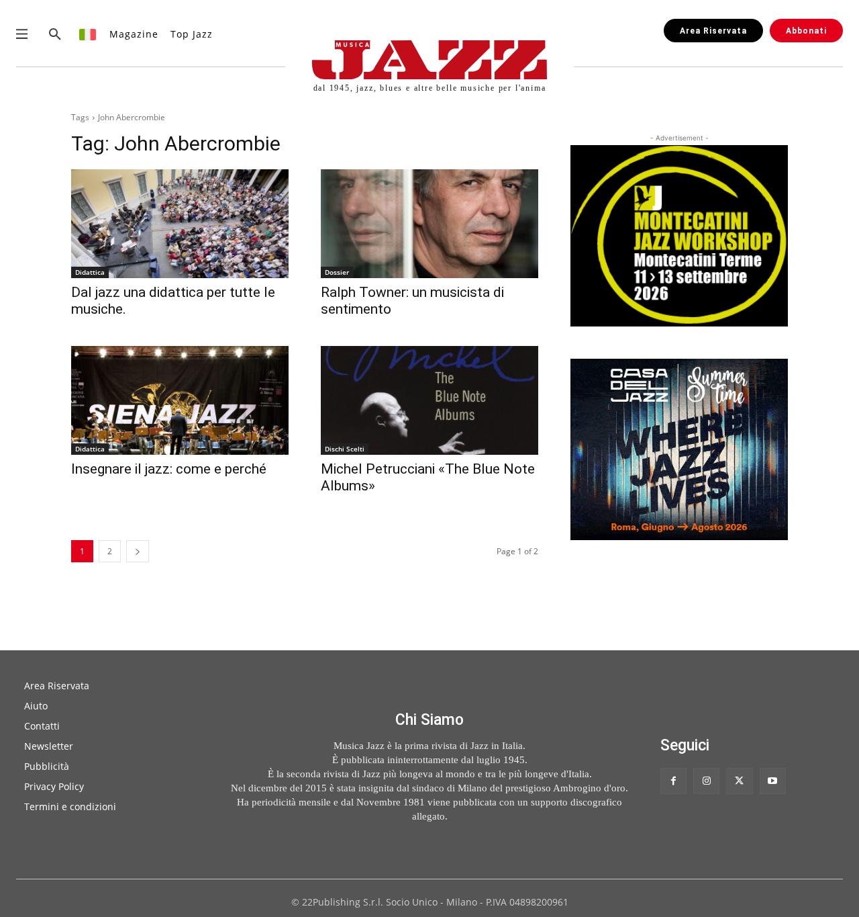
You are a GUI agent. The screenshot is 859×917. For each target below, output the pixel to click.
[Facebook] (673, 781)
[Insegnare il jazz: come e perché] (180, 400)
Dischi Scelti (344, 448)
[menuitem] (88, 34)
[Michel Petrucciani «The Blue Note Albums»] (429, 400)
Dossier (337, 272)
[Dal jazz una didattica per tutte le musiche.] (180, 223)
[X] (739, 781)
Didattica (90, 272)
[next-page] (137, 551)
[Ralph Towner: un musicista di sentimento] (429, 223)
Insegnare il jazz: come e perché (168, 469)
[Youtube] (773, 781)
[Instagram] (706, 781)
